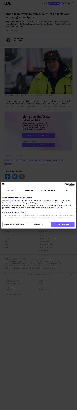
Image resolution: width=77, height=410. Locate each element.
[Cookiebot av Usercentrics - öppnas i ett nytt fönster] (66, 184)
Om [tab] (66, 190)
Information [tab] (29, 190)
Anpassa (37, 224)
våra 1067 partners (14, 200)
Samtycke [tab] (10, 190)
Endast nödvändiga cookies (14, 224)
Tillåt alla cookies (63, 224)
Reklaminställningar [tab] (48, 190)
